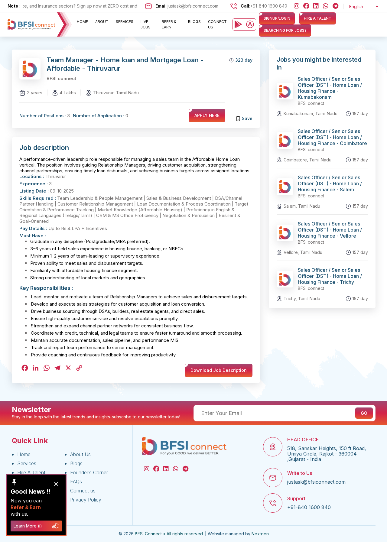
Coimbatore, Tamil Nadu (307, 159)
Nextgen (260, 534)
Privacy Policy (85, 500)
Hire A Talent (31, 472)
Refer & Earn (169, 24)
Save (247, 118)
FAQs (76, 482)
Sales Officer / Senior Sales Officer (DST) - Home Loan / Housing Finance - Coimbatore (332, 137)
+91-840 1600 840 (268, 5)
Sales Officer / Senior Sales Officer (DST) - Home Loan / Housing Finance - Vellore (330, 230)
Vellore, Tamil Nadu (303, 252)
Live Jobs (146, 24)
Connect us (217, 24)
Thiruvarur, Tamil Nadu (116, 93)
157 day (360, 113)
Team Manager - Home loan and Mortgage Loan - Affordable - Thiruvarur (125, 64)
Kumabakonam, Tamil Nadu (310, 113)
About (102, 21)
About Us (80, 454)
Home (82, 21)
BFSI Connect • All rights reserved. (169, 534)
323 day (243, 60)
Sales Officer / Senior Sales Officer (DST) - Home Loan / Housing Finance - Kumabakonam (330, 88)
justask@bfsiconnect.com (192, 5)
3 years (34, 93)
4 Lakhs (68, 93)
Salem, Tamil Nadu (302, 206)
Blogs (194, 21)
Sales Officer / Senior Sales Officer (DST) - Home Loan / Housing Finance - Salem (330, 183)
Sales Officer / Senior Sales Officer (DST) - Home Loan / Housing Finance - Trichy (330, 276)
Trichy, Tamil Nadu (302, 298)
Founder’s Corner (89, 472)
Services (124, 21)
